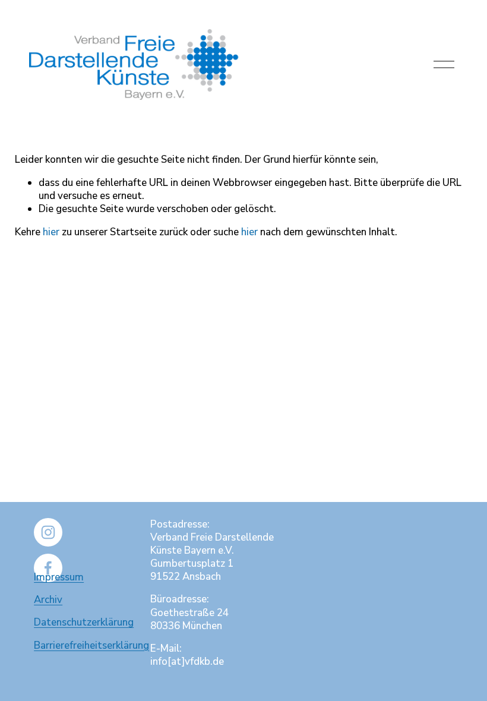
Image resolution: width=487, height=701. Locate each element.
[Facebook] (48, 568)
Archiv (48, 600)
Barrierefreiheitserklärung (91, 645)
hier (51, 232)
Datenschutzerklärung (84, 622)
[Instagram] (48, 532)
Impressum (59, 577)
